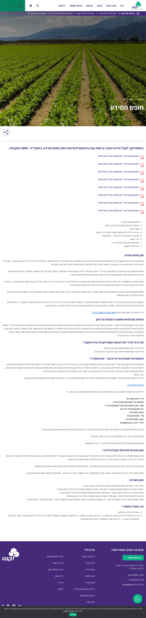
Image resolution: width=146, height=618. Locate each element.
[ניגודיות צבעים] (30, 5)
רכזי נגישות (59, 576)
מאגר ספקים (90, 576)
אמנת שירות (90, 569)
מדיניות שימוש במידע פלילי (84, 589)
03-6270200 (133, 575)
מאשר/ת (73, 614)
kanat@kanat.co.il (130, 584)
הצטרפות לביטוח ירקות (85, 13)
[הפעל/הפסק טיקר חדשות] (138, 13)
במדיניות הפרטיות (68, 611)
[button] (12, 5)
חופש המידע (90, 582)
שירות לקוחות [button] (76, 5)
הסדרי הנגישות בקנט (55, 569)
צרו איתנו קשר (134, 557)
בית (122, 5)
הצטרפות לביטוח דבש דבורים (62, 13)
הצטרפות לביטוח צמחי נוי (36, 13)
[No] (143, 612)
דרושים (62, 5)
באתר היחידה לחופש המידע (104, 312)
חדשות (89, 5)
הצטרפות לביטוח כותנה (107, 13)
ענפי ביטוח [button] (111, 5)
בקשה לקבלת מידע (135, 384)
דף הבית (140, 99)
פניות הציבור (90, 563)
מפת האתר (90, 602)
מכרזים (60, 582)
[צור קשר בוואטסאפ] (138, 599)
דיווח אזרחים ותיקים (87, 595)
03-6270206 (134, 579)
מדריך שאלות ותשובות (55, 556)
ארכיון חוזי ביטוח (89, 556)
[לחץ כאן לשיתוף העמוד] (6, 132)
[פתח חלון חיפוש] (37, 5)
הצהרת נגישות (58, 563)
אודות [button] (99, 5)
